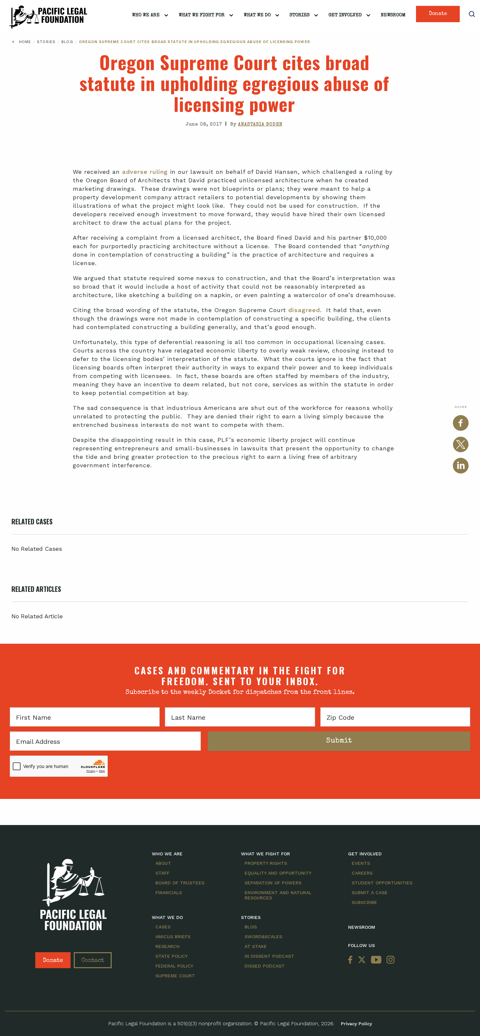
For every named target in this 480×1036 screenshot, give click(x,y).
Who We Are (146, 15)
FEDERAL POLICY (174, 965)
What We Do (257, 15)
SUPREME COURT (175, 975)
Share (461, 407)
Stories (300, 15)
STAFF (162, 873)
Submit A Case (370, 892)
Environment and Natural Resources (278, 895)
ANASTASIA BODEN (260, 124)
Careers (362, 873)
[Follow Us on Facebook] (351, 960)
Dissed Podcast (265, 965)
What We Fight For (202, 15)
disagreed (303, 310)
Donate (438, 14)
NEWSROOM (361, 927)
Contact (92, 961)
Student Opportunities (382, 882)
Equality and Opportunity (278, 873)
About (163, 863)
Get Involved (345, 15)
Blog (68, 42)
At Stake (256, 946)
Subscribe (364, 902)
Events (361, 863)
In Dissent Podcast (269, 956)
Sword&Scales (263, 936)
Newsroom (393, 15)
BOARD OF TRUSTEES (179, 882)
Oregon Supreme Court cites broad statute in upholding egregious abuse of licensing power (194, 42)
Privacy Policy (356, 1023)
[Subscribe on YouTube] (376, 960)
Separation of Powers (273, 882)
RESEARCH (167, 946)
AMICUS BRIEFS (172, 936)
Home (25, 42)
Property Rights (266, 863)
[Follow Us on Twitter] (361, 960)
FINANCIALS (168, 892)
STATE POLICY (171, 956)
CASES (162, 926)
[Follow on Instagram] (389, 960)
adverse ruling (145, 171)
